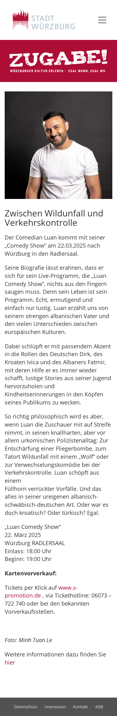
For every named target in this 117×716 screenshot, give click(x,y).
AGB (99, 706)
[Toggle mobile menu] (103, 20)
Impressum (55, 706)
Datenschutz (25, 706)
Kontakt (80, 706)
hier (10, 662)
